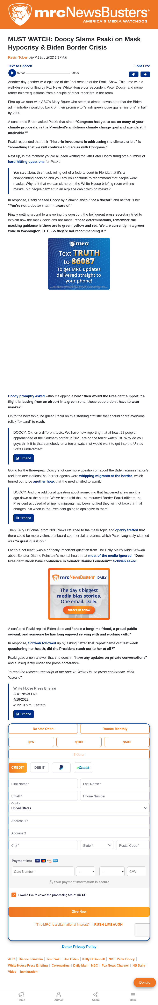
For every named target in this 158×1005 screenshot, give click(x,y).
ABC (11, 959)
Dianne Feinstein (31, 959)
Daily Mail (80, 965)
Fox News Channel (115, 965)
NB (111, 959)
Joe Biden (71, 959)
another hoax (44, 481)
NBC (94, 965)
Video (12, 971)
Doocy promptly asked (26, 396)
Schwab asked (124, 561)
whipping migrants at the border (105, 476)
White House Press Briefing (28, 965)
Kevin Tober (18, 57)
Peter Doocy (126, 959)
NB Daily (138, 965)
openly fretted (126, 530)
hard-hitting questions (26, 162)
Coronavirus (61, 965)
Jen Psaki (53, 959)
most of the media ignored (109, 556)
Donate (144, 982)
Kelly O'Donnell (93, 959)
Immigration (28, 971)
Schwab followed (42, 643)
